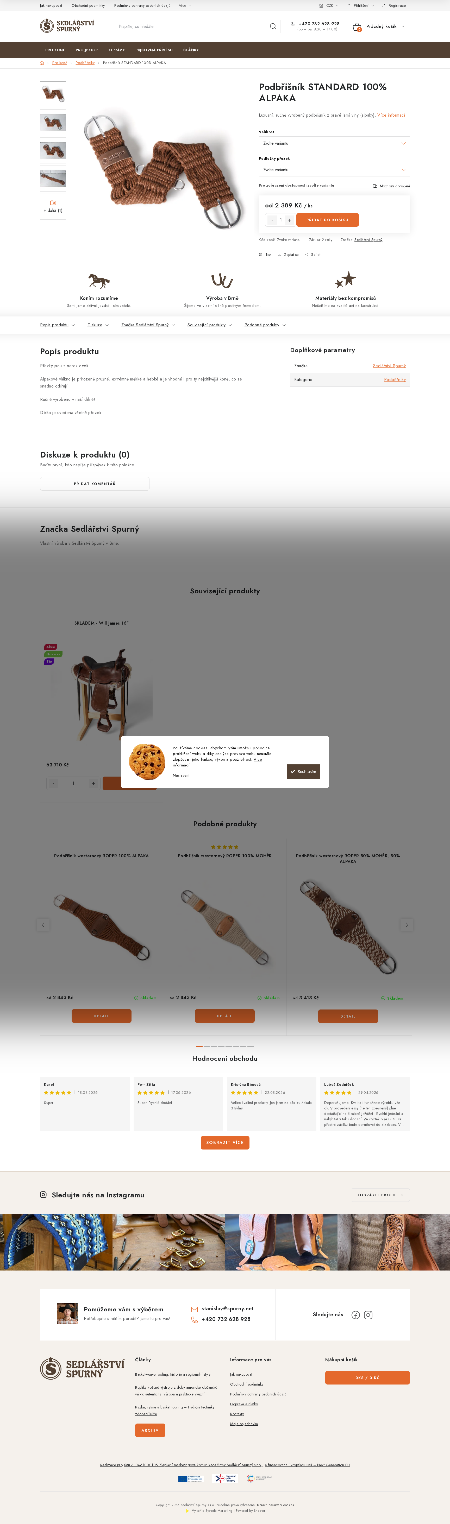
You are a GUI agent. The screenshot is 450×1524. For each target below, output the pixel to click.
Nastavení (181, 775)
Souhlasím (307, 771)
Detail (102, 1016)
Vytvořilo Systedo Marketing (212, 1510)
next (407, 925)
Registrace (397, 5)
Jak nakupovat (51, 5)
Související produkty (207, 325)
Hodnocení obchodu (225, 1058)
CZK (329, 5)
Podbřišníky (395, 380)
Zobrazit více (225, 1143)
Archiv (150, 1430)
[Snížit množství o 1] (272, 220)
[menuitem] (55, 50)
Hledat (273, 26)
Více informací (391, 115)
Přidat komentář (95, 483)
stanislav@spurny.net (228, 1308)
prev (43, 925)
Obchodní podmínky (88, 5)
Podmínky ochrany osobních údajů (142, 5)
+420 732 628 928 (318, 24)
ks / (367, 1377)
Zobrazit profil (377, 1195)
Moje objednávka (244, 1423)
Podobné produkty (262, 325)
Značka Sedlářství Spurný (145, 325)
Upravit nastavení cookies (275, 1505)
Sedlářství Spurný (368, 239)
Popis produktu (54, 325)
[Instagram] (368, 1315)
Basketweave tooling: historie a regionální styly (172, 1374)
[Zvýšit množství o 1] (289, 220)
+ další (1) (53, 210)
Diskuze (95, 325)
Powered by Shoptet (250, 1510)
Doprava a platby (244, 1404)
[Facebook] (356, 1315)
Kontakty (237, 1414)
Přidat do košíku (328, 220)
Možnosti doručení (395, 186)
